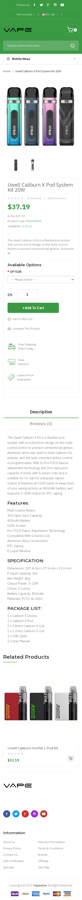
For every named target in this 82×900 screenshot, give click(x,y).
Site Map (43, 867)
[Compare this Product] (74, 727)
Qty (10, 294)
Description (41, 412)
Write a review (57, 198)
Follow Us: (23, 5)
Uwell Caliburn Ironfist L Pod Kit (33, 748)
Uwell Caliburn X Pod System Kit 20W (38, 71)
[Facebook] (34, 4)
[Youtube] (62, 4)
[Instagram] (55, 4)
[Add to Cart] (70, 758)
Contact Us (10, 855)
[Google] (48, 4)
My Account (24, 14)
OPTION (15, 272)
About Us (9, 842)
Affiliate (43, 861)
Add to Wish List (22, 319)
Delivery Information (51, 842)
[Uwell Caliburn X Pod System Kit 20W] (15, 165)
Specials (8, 867)
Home (7, 71)
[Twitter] (41, 4)
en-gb (50, 14)
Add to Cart (34, 308)
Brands (43, 855)
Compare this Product (26, 328)
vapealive (40, 885)
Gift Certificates (13, 861)
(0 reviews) (34, 198)
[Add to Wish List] (74, 734)
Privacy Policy (12, 848)
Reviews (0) (41, 423)
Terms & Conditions (50, 848)
